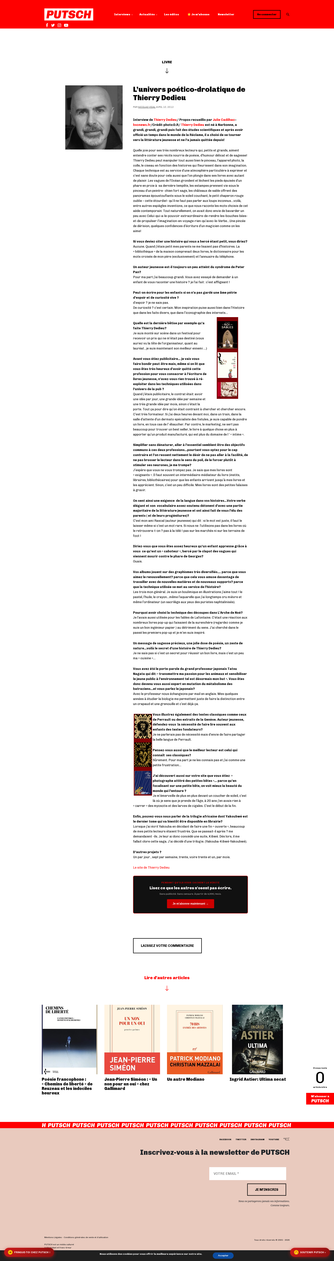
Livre (167, 62)
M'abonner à (320, 1096)
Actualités (147, 14)
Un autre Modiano (185, 1079)
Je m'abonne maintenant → (191, 903)
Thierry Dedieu (165, 120)
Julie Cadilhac (224, 120)
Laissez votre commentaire (167, 946)
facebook (225, 1139)
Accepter (223, 1255)
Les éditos (171, 14)
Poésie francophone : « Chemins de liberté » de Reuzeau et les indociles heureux (67, 1086)
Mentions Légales (53, 1237)
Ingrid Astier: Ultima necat (258, 1079)
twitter (241, 1139)
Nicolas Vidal (147, 107)
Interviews (122, 14)
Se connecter (267, 14)
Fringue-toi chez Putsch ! (29, 1252)
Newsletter (226, 14)
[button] (288, 14)
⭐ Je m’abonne (198, 14)
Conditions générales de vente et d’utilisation (86, 1237)
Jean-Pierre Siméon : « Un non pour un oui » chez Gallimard (130, 1084)
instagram (257, 1139)
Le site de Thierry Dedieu (151, 867)
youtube (274, 1139)
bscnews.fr (141, 125)
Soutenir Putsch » (310, 1252)
